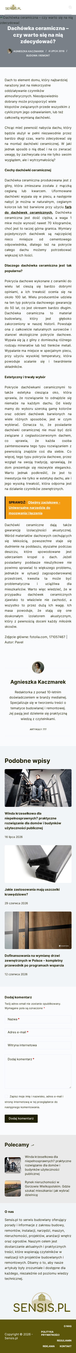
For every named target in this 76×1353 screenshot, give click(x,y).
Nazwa (13, 1019)
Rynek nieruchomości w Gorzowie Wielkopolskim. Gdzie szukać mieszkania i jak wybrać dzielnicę (47, 1188)
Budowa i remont (38, 55)
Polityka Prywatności (50, 1333)
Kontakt (66, 1346)
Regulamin (64, 1340)
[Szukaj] (70, 7)
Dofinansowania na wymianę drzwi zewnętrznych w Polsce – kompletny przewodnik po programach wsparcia (34, 960)
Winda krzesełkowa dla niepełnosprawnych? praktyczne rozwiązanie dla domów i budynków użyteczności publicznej (48, 1165)
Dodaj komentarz (21, 1059)
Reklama (49, 1346)
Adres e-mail (18, 1032)
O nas (68, 1326)
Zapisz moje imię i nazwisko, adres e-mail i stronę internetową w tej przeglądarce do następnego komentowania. (34, 1102)
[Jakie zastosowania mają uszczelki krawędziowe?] (38, 864)
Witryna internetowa (22, 1045)
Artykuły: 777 (38, 729)
